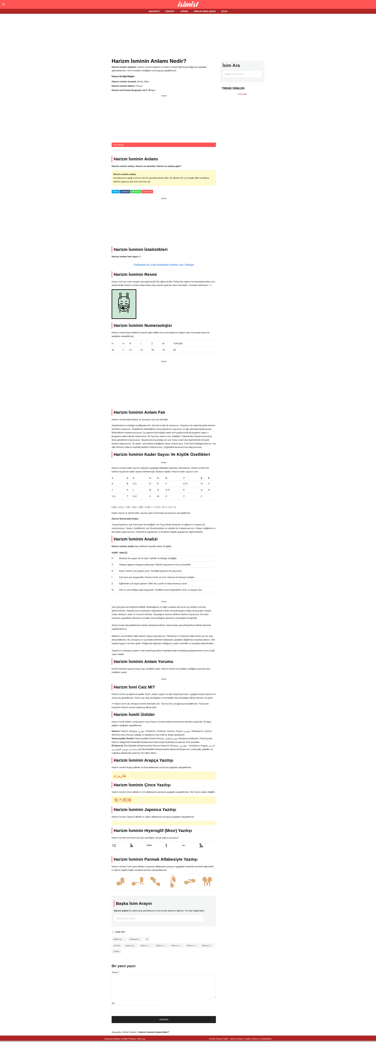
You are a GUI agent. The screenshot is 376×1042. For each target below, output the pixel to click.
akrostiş (117, 945)
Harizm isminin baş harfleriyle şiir (177, 945)
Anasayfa (116, 1032)
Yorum (115, 972)
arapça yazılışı (131, 945)
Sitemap (141, 1039)
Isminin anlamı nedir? (188, 4)
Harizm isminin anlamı (162, 945)
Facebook (125, 192)
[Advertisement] (188, 36)
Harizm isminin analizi (147, 945)
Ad (113, 1003)
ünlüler (116, 951)
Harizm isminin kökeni (193, 945)
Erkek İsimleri (119, 939)
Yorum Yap (147, 192)
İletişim (117, 1039)
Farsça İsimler (136, 939)
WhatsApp (136, 192)
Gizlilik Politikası (129, 1039)
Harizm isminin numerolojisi (208, 945)
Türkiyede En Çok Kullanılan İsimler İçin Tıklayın (163, 264)
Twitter (115, 192)
